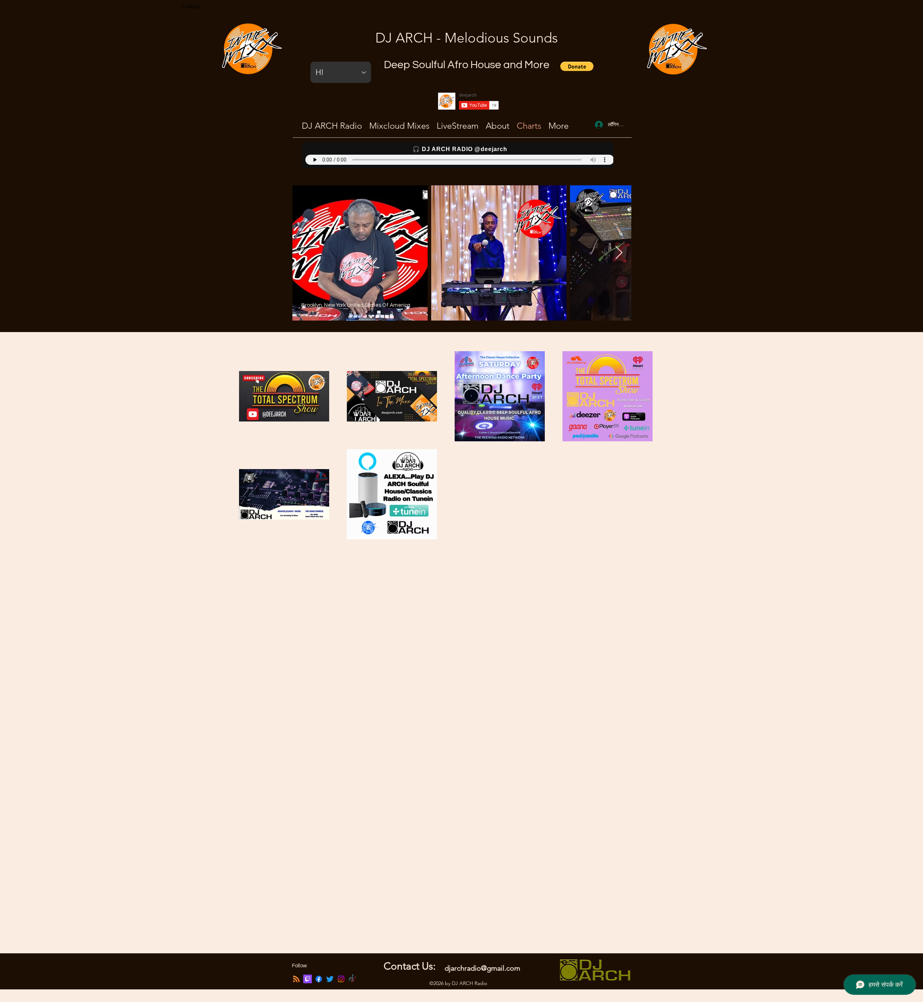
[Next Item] (619, 253)
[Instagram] (341, 979)
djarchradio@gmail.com (482, 968)
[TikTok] (352, 979)
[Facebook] (318, 979)
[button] (576, 66)
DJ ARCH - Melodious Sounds (466, 38)
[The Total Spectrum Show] (296, 979)
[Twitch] (307, 979)
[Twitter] (330, 979)
